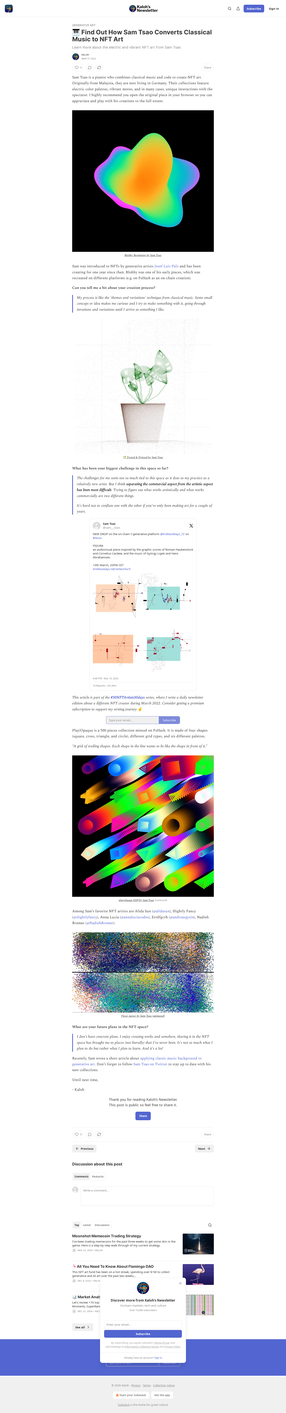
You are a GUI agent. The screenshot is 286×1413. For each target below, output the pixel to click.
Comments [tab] (81, 1176)
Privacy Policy (172, 1346)
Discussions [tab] (102, 1225)
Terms (147, 1385)
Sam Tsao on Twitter (150, 1064)
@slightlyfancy (85, 917)
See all (80, 1327)
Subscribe (254, 8)
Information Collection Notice (142, 1346)
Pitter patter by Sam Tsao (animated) (143, 1016)
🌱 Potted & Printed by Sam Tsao (143, 457)
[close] (180, 1283)
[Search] (229, 8)
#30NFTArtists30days (128, 697)
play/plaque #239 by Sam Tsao (136, 900)
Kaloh (85, 54)
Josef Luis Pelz (166, 266)
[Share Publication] (238, 8)
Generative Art (84, 25)
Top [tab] (77, 1225)
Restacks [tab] (98, 1176)
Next (201, 1149)
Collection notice (164, 1385)
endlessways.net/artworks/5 (112, 569)
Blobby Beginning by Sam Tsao (143, 255)
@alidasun (161, 911)
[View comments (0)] (90, 67)
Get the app (162, 1395)
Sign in (274, 8)
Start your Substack (132, 1395)
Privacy (135, 1385)
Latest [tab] (87, 1225)
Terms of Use (161, 1342)
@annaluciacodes (135, 917)
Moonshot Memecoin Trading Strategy (106, 1236)
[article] (143, 1245)
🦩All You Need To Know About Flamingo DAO (113, 1266)
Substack (124, 1405)
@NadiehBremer (99, 923)
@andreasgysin (182, 917)
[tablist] (89, 1176)
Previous (87, 1149)
